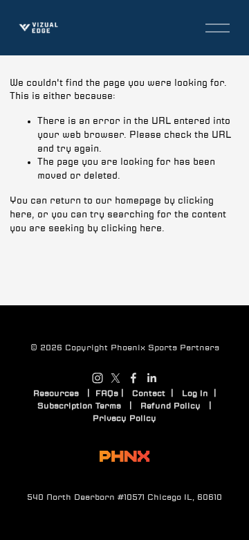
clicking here (131, 228)
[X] (115, 378)
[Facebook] (133, 378)
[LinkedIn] (151, 378)
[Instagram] (97, 378)
